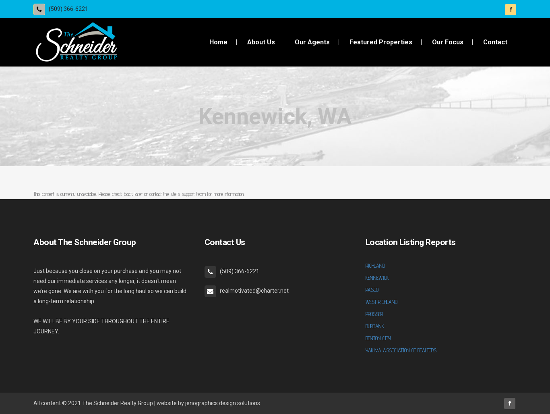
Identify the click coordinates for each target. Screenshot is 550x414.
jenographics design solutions (222, 403)
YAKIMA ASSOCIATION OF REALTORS (401, 350)
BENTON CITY (378, 338)
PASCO (372, 290)
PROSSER (374, 314)
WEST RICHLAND (381, 302)
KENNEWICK (377, 278)
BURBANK (375, 326)
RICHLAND (375, 265)
